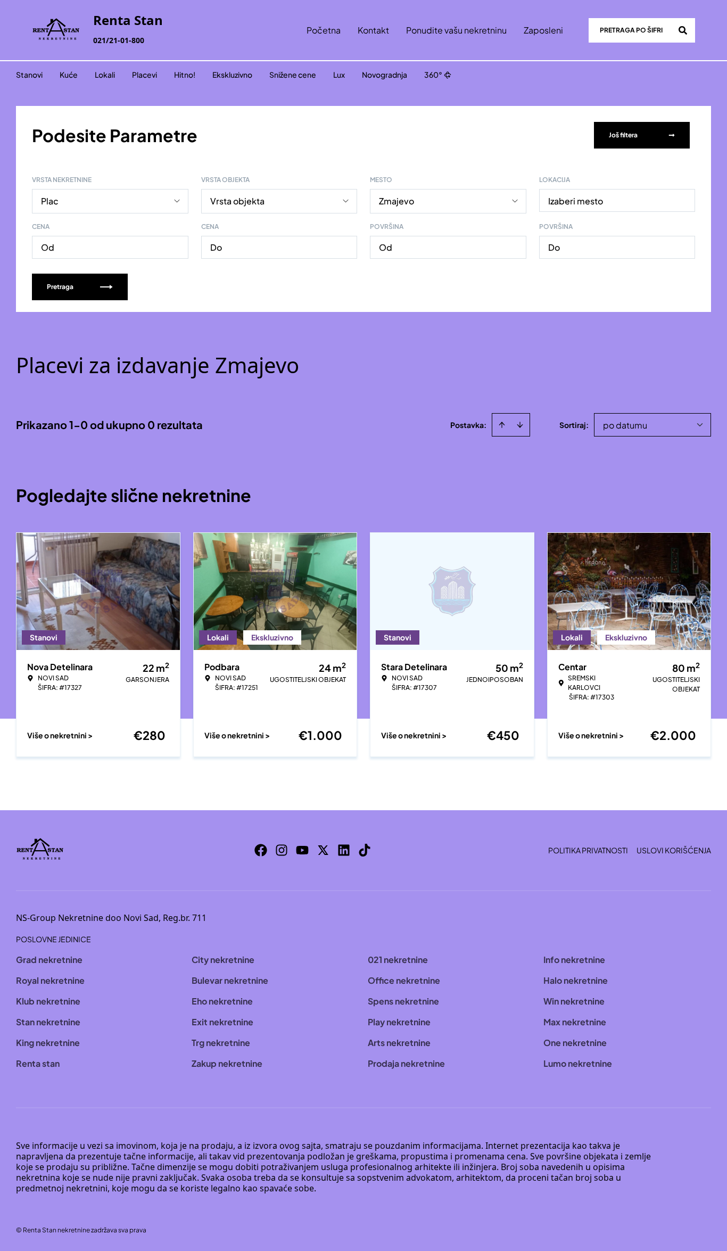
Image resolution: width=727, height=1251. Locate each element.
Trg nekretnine (221, 1042)
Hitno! (184, 74)
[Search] (683, 30)
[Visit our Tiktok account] (364, 850)
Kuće (69, 74)
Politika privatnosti (588, 850)
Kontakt (373, 30)
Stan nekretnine (48, 1021)
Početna (324, 30)
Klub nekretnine (48, 1001)
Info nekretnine (574, 959)
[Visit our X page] (323, 850)
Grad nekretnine (49, 959)
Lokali (105, 74)
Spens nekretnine (403, 1001)
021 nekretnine (398, 959)
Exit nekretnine (222, 1021)
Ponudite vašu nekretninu (456, 30)
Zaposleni (543, 30)
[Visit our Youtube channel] (302, 850)
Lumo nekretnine (577, 1063)
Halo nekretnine (575, 980)
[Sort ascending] (502, 424)
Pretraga (60, 287)
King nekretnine (48, 1042)
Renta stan (38, 1063)
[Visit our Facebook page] (260, 850)
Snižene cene (292, 74)
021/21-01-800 (118, 40)
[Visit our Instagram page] (281, 850)
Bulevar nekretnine (230, 980)
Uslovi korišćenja (674, 850)
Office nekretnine (404, 980)
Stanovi (29, 74)
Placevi (144, 74)
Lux (339, 74)
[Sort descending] (520, 424)
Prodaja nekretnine (406, 1063)
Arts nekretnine (399, 1042)
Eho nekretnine (222, 1001)
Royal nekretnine (50, 980)
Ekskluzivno (232, 74)
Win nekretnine (574, 1001)
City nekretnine (223, 959)
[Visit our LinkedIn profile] (343, 850)
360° (433, 74)
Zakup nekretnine (227, 1063)
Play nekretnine (399, 1021)
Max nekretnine (574, 1021)
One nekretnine (575, 1042)
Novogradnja (384, 74)
